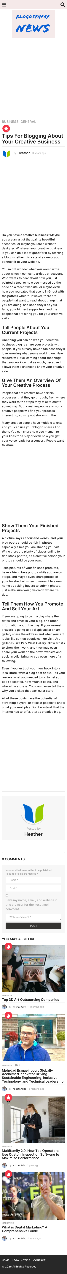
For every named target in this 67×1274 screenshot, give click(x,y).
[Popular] (6, 128)
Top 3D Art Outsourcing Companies (30, 1000)
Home (5, 1260)
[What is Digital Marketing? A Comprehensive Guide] (33, 1196)
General (28, 122)
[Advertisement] (33, 76)
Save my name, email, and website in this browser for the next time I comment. (32, 904)
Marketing (8, 1223)
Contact (39, 1260)
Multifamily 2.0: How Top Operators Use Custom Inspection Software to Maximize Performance (30, 1154)
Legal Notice (21, 1260)
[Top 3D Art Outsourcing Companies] (33, 968)
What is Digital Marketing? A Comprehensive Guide (24, 1229)
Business (10, 122)
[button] (4, 4)
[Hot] (8, 946)
